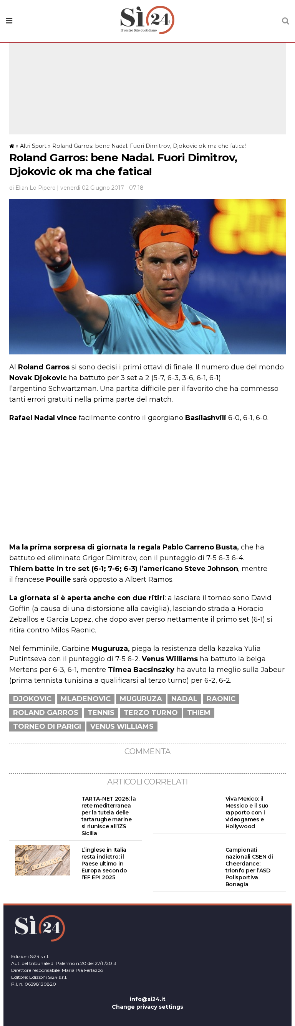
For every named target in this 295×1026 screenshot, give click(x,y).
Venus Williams (122, 726)
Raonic (221, 699)
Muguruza (141, 699)
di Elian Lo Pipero (32, 188)
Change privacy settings (147, 1006)
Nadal (184, 699)
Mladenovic (86, 699)
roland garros (45, 712)
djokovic (32, 699)
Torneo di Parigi (47, 726)
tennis (101, 712)
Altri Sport (33, 145)
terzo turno (151, 712)
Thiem (198, 712)
